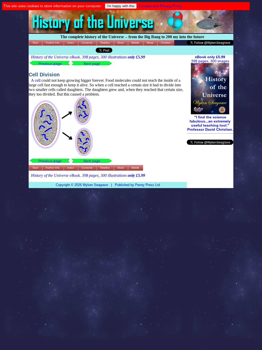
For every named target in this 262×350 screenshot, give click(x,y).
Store (120, 42)
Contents (87, 42)
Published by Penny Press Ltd (137, 185)
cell (37, 80)
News (150, 42)
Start (35, 42)
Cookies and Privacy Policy (160, 6)
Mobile (135, 42)
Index (70, 42)
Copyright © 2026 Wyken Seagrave (82, 185)
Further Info (53, 42)
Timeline (105, 42)
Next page (92, 63)
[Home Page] (131, 32)
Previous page (50, 63)
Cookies (165, 42)
